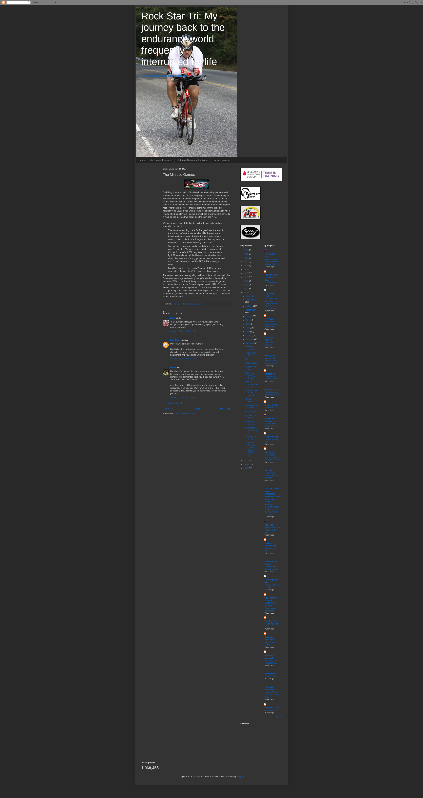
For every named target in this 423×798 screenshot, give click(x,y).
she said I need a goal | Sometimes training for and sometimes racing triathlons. (272, 496)
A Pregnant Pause (272, 710)
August (249, 316)
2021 (246, 254)
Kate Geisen (176, 340)
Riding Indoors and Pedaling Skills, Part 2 (272, 529)
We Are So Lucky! (272, 676)
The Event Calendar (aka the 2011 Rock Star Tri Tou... (251, 449)
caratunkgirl (270, 674)
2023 (246, 250)
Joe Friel (269, 525)
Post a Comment (174, 403)
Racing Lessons (221, 160)
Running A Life (271, 389)
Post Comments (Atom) (185, 413)
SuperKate (270, 418)
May (248, 328)
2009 (246, 464)
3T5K (267, 626)
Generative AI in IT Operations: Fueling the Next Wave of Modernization (272, 303)
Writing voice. (251, 363)
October (249, 306)
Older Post (225, 409)
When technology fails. (251, 384)
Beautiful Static (272, 708)
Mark (172, 368)
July (248, 320)
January (249, 343)
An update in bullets (251, 406)
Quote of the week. (250, 368)
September (251, 310)
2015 (246, 277)
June (248, 324)
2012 (246, 289)
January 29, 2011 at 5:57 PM (183, 359)
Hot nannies (250, 411)
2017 (246, 269)
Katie (172, 318)
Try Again (269, 319)
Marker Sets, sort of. (251, 423)
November (250, 300)
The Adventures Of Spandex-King (272, 277)
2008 (246, 468)
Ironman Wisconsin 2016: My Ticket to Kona (272, 694)
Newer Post (169, 409)
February (250, 339)
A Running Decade (272, 408)
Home (142, 160)
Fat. (247, 359)
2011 (246, 292)
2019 (246, 261)
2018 (246, 265)
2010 (246, 460)
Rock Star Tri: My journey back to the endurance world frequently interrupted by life (183, 38)
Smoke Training (272, 405)
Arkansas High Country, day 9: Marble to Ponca (271, 423)
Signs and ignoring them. (250, 375)
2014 (246, 281)
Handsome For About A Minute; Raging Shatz (271, 324)
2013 (246, 285)
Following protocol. (250, 347)
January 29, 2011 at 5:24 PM (183, 331)
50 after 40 (270, 452)
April (248, 332)
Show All (279, 716)
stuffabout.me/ (271, 561)
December (251, 296)
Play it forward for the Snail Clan (251, 392)
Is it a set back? (271, 283)
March (249, 335)
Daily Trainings (271, 436)
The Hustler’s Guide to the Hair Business (271, 475)
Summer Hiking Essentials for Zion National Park (272, 261)
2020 (246, 258)
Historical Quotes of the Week (192, 160)
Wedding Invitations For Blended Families (271, 566)
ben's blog (269, 470)
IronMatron (270, 374)
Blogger (240, 777)
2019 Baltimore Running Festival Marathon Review (272, 457)
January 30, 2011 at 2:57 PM (183, 397)
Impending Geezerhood (251, 430)
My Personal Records (161, 160)
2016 (246, 273)
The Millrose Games (250, 354)
